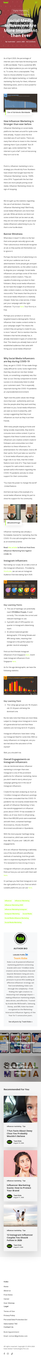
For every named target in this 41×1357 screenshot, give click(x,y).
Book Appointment (12, 1332)
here (22, 306)
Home (6, 1287)
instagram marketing (12, 914)
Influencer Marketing (22, 901)
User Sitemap (9, 1303)
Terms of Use (9, 1311)
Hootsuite (8, 571)
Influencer (8, 901)
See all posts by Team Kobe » (20, 1022)
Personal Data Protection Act (15, 1320)
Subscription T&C (11, 1324)
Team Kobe (11, 42)
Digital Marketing (20, 11)
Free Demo (8, 1295)
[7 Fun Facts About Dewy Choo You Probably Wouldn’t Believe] (20, 1121)
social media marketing (13, 922)
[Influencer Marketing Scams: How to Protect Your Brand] (20, 1175)
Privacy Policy (9, 1315)
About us (7, 1291)
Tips (24, 1126)
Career (6, 1299)
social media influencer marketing (17, 918)
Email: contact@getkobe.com (15, 1336)
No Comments (31, 42)
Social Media (27, 914)
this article (12, 547)
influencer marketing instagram (16, 909)
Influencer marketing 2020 (14, 905)
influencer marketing (20, 14)
